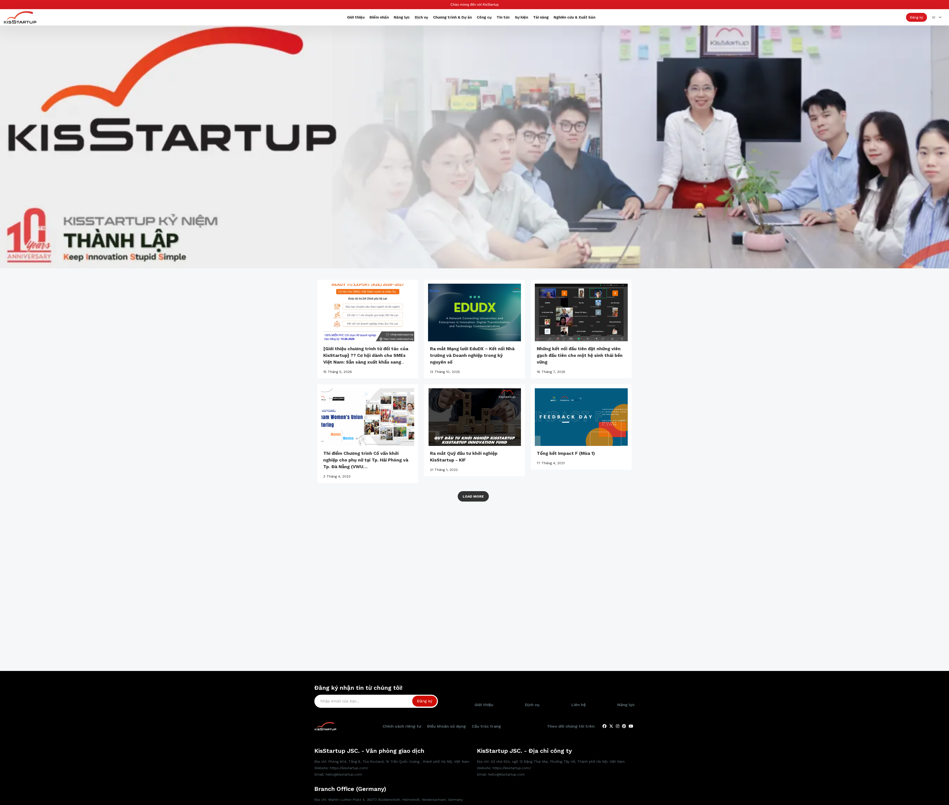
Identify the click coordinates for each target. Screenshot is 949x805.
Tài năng (541, 17)
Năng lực (402, 17)
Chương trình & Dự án (452, 17)
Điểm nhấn (379, 17)
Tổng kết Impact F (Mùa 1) (566, 453)
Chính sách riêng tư (402, 726)
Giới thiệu (356, 17)
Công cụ (484, 17)
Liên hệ (578, 704)
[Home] (20, 17)
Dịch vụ (421, 17)
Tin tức (503, 17)
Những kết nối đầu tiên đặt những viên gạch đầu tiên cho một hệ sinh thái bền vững (580, 355)
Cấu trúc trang (486, 726)
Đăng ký (916, 17)
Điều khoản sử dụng (446, 726)
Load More (473, 496)
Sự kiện (521, 17)
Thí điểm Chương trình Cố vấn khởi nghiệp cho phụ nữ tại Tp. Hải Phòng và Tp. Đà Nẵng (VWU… (365, 460)
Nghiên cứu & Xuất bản (574, 17)
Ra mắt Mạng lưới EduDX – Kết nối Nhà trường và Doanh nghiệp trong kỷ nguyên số (472, 355)
